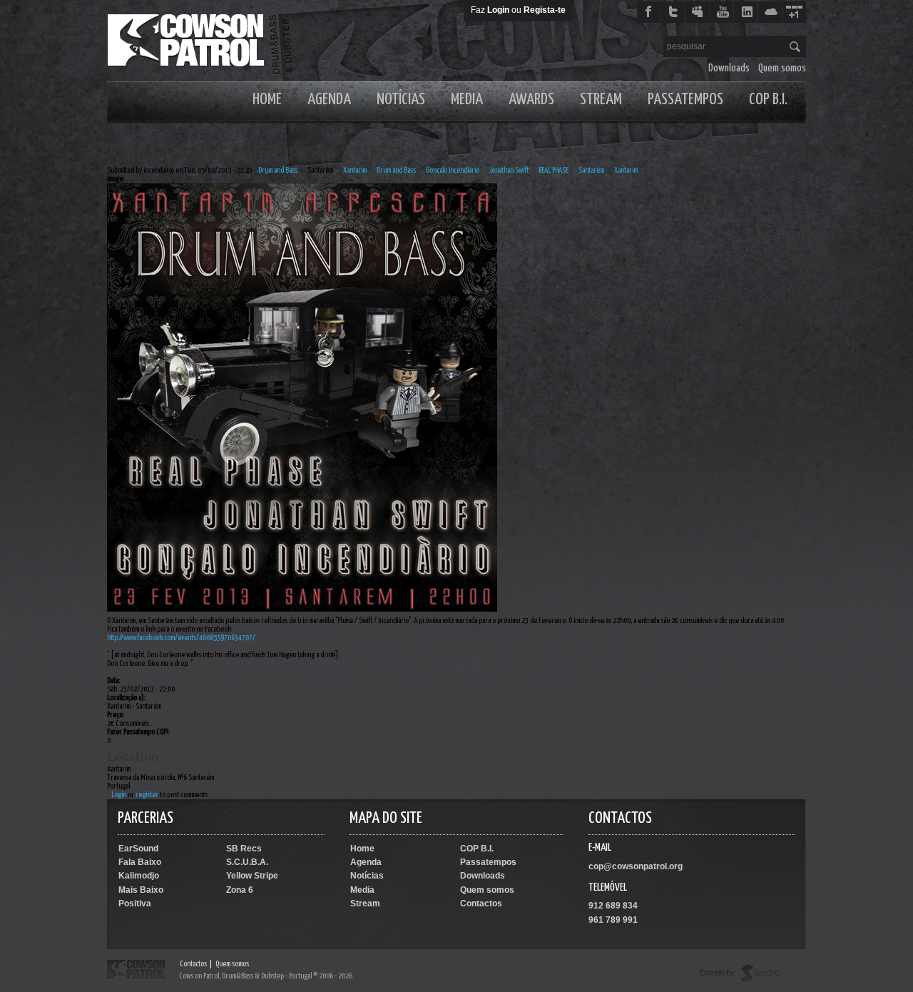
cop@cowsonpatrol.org (635, 866)
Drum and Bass (277, 170)
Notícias (401, 99)
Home (267, 99)
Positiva (134, 904)
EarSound (138, 849)
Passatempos (685, 99)
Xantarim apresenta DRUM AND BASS (273, 152)
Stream (601, 99)
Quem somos (782, 68)
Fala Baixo (139, 862)
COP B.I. (768, 99)
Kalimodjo (138, 876)
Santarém (320, 170)
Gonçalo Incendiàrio (452, 170)
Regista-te (545, 10)
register (147, 795)
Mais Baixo (140, 890)
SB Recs (244, 849)
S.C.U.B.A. (247, 862)
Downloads (729, 68)
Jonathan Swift (509, 170)
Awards (531, 99)
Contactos (481, 904)
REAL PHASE (553, 170)
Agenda (329, 99)
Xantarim (355, 170)
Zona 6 (239, 890)
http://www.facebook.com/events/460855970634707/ (181, 638)
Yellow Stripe (252, 876)
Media (467, 99)
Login (498, 10)
